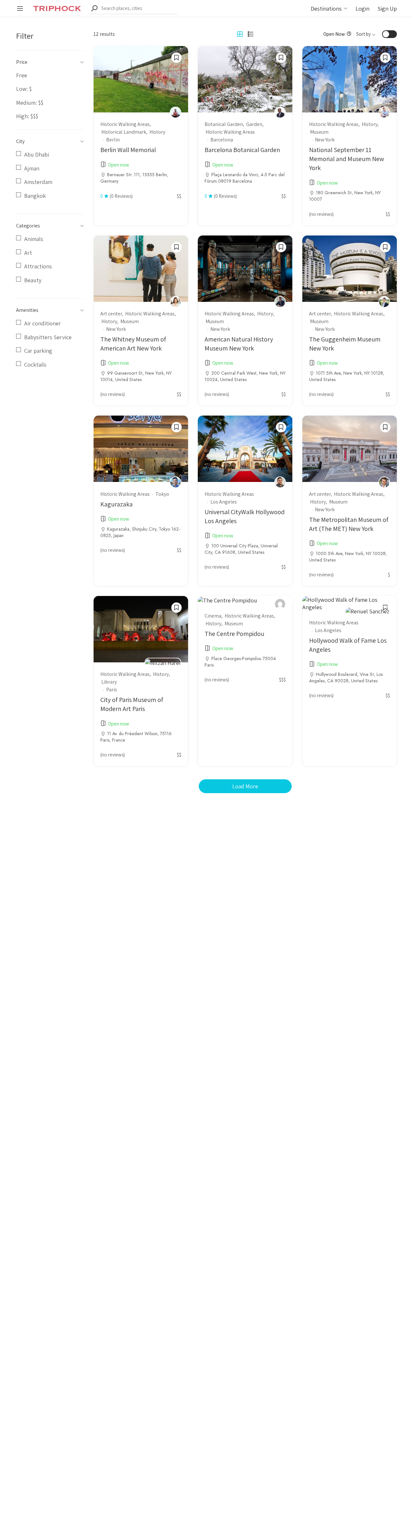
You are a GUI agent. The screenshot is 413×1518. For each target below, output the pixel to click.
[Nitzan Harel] (163, 662)
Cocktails (35, 364)
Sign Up (387, 8)
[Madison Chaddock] (280, 482)
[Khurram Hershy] (384, 482)
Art (28, 252)
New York (325, 139)
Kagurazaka (116, 504)
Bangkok (35, 195)
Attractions (38, 266)
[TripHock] (57, 8)
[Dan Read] (384, 112)
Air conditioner (42, 323)
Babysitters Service (48, 337)
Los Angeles (223, 501)
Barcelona (221, 139)
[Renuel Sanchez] (367, 610)
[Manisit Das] (384, 302)
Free (21, 75)
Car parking (38, 350)
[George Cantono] (280, 112)
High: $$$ (27, 116)
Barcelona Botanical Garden (242, 150)
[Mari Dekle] (175, 302)
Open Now (334, 34)
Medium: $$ (29, 102)
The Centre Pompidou (234, 633)
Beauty (32, 280)
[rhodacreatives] (280, 604)
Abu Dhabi (36, 154)
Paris (111, 689)
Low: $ (24, 88)
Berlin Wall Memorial (128, 150)
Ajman (31, 168)
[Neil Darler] (175, 112)
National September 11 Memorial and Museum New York (346, 159)
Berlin (113, 139)
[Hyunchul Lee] (280, 302)
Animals (33, 239)
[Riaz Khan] (175, 482)
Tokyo (162, 494)
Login (362, 8)
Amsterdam (38, 182)
